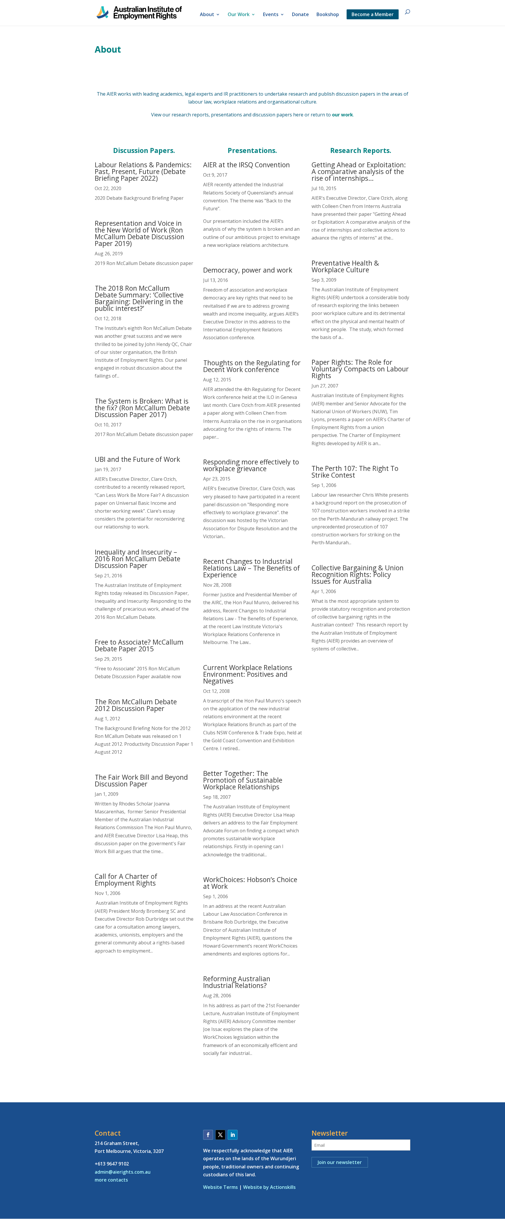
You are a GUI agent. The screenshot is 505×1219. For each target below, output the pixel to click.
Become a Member (373, 14)
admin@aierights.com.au (123, 1172)
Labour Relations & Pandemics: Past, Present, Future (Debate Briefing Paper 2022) (143, 171)
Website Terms (220, 1187)
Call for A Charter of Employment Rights (126, 880)
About (207, 15)
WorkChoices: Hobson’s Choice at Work (250, 883)
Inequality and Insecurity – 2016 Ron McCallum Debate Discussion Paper (137, 558)
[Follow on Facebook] (208, 1135)
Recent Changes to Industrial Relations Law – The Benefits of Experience (251, 568)
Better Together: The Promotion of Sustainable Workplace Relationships (242, 780)
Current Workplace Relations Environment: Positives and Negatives (247, 674)
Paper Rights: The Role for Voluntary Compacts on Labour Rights (360, 368)
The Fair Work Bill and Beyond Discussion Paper (141, 780)
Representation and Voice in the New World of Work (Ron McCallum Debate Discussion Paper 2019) (139, 233)
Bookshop (328, 15)
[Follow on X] (220, 1135)
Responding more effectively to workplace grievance (251, 465)
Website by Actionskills (269, 1187)
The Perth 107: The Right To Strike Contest (355, 472)
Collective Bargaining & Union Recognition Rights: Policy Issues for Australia (358, 574)
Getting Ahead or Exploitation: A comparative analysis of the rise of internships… (359, 171)
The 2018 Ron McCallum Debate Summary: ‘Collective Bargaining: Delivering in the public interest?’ (139, 298)
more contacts (111, 1180)
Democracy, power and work (247, 270)
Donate (300, 15)
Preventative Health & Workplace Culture (345, 266)
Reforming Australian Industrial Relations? (236, 982)
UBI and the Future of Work (137, 459)
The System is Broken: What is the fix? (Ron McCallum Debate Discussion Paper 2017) (142, 407)
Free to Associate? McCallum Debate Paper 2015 (139, 645)
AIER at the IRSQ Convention (246, 164)
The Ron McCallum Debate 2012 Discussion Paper (136, 705)
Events (271, 15)
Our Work (239, 15)
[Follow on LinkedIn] (233, 1135)
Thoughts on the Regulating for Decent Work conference (252, 366)
